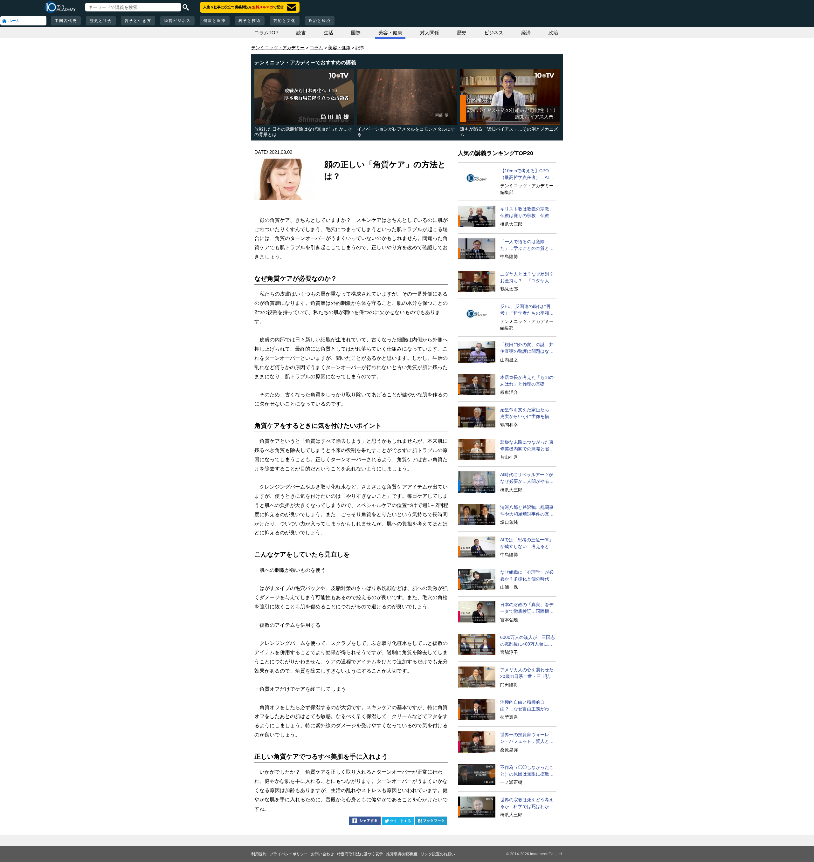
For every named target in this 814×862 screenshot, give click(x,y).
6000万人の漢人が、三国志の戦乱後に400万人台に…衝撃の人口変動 (527, 641)
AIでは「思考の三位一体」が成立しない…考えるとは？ (526, 543)
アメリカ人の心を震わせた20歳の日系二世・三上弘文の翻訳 (527, 673)
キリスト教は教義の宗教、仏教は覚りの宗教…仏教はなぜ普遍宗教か (527, 212)
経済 (526, 32)
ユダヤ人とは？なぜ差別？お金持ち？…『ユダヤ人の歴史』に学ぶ (527, 277)
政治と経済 (319, 20)
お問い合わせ (322, 854)
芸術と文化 (284, 20)
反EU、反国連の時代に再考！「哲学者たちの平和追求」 (527, 310)
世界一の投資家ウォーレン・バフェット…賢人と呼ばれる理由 (527, 738)
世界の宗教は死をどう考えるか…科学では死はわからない (527, 803)
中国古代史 (66, 20)
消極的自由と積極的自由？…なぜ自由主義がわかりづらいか (527, 706)
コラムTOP (266, 32)
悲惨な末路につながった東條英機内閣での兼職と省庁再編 (527, 446)
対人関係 (429, 32)
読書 (301, 32)
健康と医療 (215, 20)
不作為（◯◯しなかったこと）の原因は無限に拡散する (527, 771)
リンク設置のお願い (438, 854)
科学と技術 (249, 20)
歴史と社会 (101, 20)
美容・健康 (390, 32)
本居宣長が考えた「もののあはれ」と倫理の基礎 (527, 381)
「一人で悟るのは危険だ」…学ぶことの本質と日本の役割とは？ (527, 245)
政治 (553, 32)
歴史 (461, 32)
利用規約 (258, 854)
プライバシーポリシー (289, 854)
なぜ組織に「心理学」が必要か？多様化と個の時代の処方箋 (527, 576)
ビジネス (493, 32)
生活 (328, 32)
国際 (356, 32)
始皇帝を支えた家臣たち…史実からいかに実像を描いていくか (527, 413)
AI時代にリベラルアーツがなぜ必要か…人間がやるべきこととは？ (527, 478)
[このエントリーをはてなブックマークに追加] (431, 821)
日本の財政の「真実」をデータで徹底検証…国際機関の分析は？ (527, 608)
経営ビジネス (177, 20)
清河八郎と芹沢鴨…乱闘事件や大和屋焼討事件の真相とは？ (527, 511)
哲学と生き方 (138, 20)
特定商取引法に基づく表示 (360, 854)
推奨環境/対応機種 (401, 854)
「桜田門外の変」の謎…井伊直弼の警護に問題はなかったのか (527, 348)
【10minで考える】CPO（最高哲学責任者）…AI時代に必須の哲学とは (526, 174)
